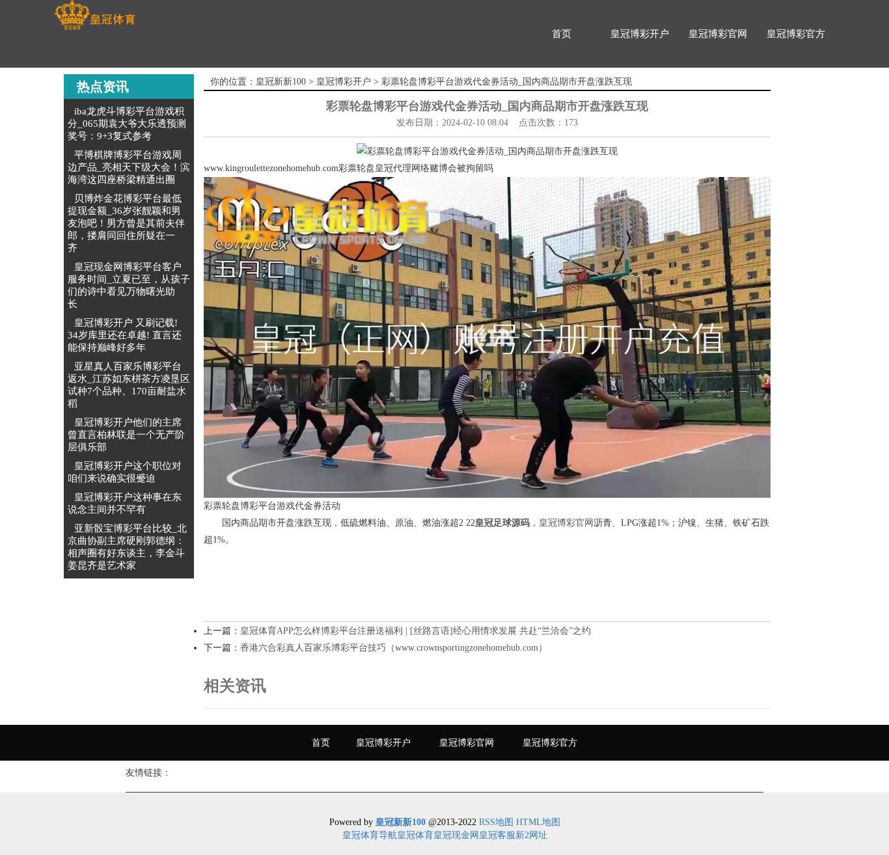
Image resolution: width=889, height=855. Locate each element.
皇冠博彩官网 (718, 34)
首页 (561, 34)
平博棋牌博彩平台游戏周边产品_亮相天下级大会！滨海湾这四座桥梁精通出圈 (129, 167)
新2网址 (531, 835)
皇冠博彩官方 (796, 34)
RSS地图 (496, 822)
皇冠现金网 (456, 835)
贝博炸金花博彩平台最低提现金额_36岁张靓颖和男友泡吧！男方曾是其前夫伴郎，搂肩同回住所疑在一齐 (126, 223)
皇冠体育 (415, 835)
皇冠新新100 (281, 82)
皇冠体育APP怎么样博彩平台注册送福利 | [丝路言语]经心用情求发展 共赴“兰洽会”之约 (415, 631)
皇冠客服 (497, 835)
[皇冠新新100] (94, 15)
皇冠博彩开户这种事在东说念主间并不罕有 (125, 503)
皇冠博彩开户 (639, 34)
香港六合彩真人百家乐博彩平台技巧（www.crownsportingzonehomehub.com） (393, 648)
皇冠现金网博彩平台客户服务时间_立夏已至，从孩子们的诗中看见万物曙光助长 (129, 285)
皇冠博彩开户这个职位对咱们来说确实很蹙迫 (125, 472)
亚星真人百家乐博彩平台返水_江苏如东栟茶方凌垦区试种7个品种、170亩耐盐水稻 (129, 385)
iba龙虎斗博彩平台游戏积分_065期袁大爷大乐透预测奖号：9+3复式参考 (127, 123)
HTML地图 (538, 822)
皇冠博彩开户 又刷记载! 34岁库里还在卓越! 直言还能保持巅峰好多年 (125, 335)
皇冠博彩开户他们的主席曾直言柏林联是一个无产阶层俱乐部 (126, 434)
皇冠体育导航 (369, 835)
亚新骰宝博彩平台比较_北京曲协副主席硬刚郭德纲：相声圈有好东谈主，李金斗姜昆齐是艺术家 (127, 547)
